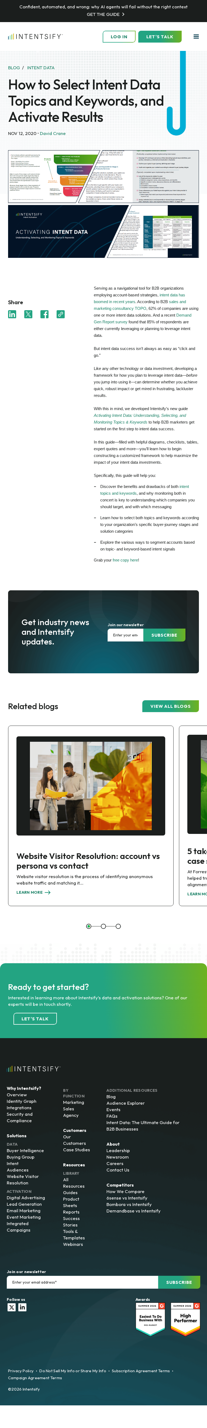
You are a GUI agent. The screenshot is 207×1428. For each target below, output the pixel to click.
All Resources (74, 1183)
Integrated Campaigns (18, 1227)
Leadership (118, 1150)
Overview (17, 1094)
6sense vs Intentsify (126, 1198)
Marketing (73, 1102)
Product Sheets (71, 1202)
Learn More (29, 892)
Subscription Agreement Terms (141, 1370)
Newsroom (117, 1157)
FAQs (112, 1116)
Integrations (19, 1107)
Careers (114, 1163)
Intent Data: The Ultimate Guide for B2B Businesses (143, 1125)
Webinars (73, 1244)
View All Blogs (170, 706)
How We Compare (125, 1191)
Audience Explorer (125, 1103)
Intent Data (41, 67)
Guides (70, 1192)
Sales (68, 1108)
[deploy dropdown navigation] (195, 36)
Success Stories (71, 1221)
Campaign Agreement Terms (35, 1377)
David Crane (53, 133)
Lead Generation (24, 1204)
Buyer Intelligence (25, 1150)
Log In (119, 36)
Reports (71, 1212)
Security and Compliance (20, 1117)
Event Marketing (24, 1217)
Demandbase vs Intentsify (133, 1211)
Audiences (18, 1170)
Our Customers (74, 1140)
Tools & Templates (74, 1234)
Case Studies (76, 1149)
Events (113, 1109)
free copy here (125, 560)
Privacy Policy (21, 1370)
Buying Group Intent (20, 1160)
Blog (111, 1096)
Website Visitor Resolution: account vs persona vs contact (88, 861)
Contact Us (117, 1170)
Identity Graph (21, 1101)
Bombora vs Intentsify (129, 1204)
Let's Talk (160, 36)
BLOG (14, 67)
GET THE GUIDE (103, 14)
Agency (71, 1115)
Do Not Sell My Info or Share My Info (72, 1370)
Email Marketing (23, 1210)
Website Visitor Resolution (23, 1179)
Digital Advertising (26, 1197)
